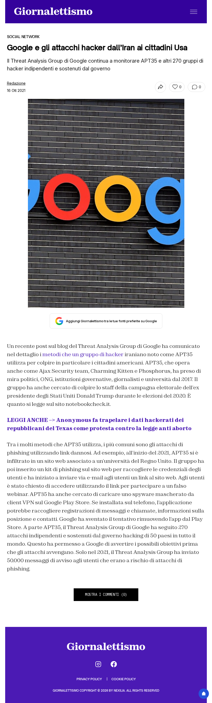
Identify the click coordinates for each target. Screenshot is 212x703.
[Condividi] (160, 87)
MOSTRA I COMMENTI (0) (106, 594)
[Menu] (194, 11)
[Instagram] (98, 664)
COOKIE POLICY (123, 679)
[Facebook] (114, 664)
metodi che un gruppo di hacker (83, 354)
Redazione (16, 83)
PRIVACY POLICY (90, 679)
